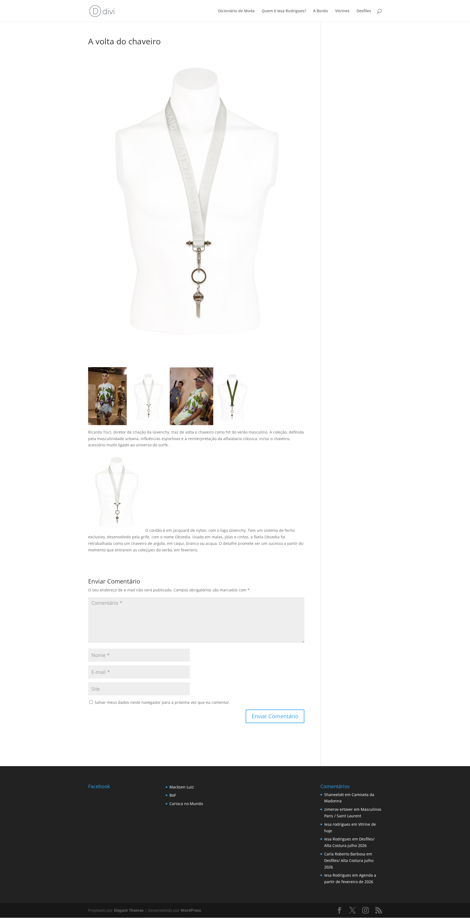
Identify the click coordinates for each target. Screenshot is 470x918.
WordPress (191, 910)
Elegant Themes (129, 910)
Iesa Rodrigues (337, 839)
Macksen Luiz (181, 787)
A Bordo (320, 11)
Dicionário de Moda (236, 11)
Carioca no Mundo (186, 803)
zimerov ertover (338, 809)
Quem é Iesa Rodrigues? (284, 11)
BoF (172, 795)
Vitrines (342, 11)
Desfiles (364, 11)
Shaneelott (334, 794)
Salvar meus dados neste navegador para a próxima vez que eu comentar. (162, 702)
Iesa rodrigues (337, 824)
